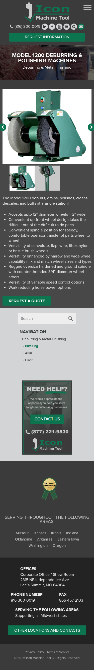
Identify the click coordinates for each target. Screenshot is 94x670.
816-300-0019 (23, 600)
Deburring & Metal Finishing (44, 339)
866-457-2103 (71, 600)
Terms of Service (58, 652)
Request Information (47, 37)
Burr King (31, 346)
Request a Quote (27, 301)
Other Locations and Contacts (47, 630)
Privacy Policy (34, 652)
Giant (29, 360)
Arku (28, 353)
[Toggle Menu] (87, 7)
